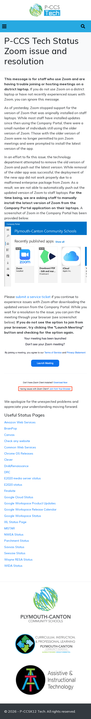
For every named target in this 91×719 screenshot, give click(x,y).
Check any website (17, 441)
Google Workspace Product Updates (30, 503)
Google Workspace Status (22, 516)
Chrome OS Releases (18, 453)
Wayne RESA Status (18, 559)
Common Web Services (20, 447)
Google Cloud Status (18, 497)
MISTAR (9, 528)
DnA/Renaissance (16, 466)
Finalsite (9, 491)
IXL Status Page (15, 522)
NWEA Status (13, 534)
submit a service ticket (33, 297)
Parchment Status (16, 541)
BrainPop (10, 428)
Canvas (9, 435)
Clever (8, 460)
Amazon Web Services (20, 422)
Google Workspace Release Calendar (30, 509)
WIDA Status (13, 566)
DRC (7, 472)
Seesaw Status (14, 553)
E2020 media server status (22, 478)
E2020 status (13, 485)
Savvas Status (14, 547)
